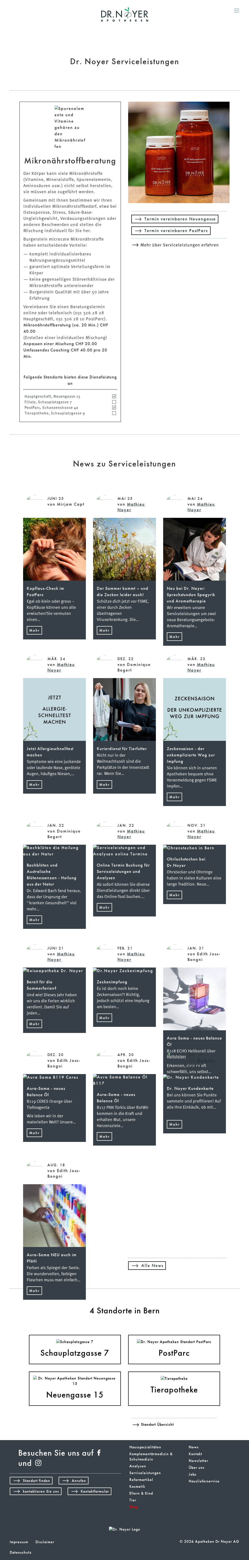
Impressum (19, 1542)
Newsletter (198, 1461)
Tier (132, 1500)
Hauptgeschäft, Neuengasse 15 (52, 396)
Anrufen (79, 1481)
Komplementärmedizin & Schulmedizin (151, 1456)
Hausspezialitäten (145, 1447)
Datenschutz (21, 1552)
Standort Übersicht (157, 1424)
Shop (133, 1507)
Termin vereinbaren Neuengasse (180, 219)
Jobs (192, 1474)
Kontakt (195, 1454)
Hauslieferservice (204, 1481)
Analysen (137, 1466)
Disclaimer (45, 1542)
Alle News (152, 1265)
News (194, 1447)
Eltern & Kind (141, 1493)
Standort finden (36, 1481)
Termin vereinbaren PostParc (176, 230)
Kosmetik (137, 1486)
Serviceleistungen (145, 1473)
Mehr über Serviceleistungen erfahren (180, 245)
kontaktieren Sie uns (41, 1491)
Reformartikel (141, 1480)
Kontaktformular (95, 1491)
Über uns (197, 1467)
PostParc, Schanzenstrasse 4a (51, 407)
